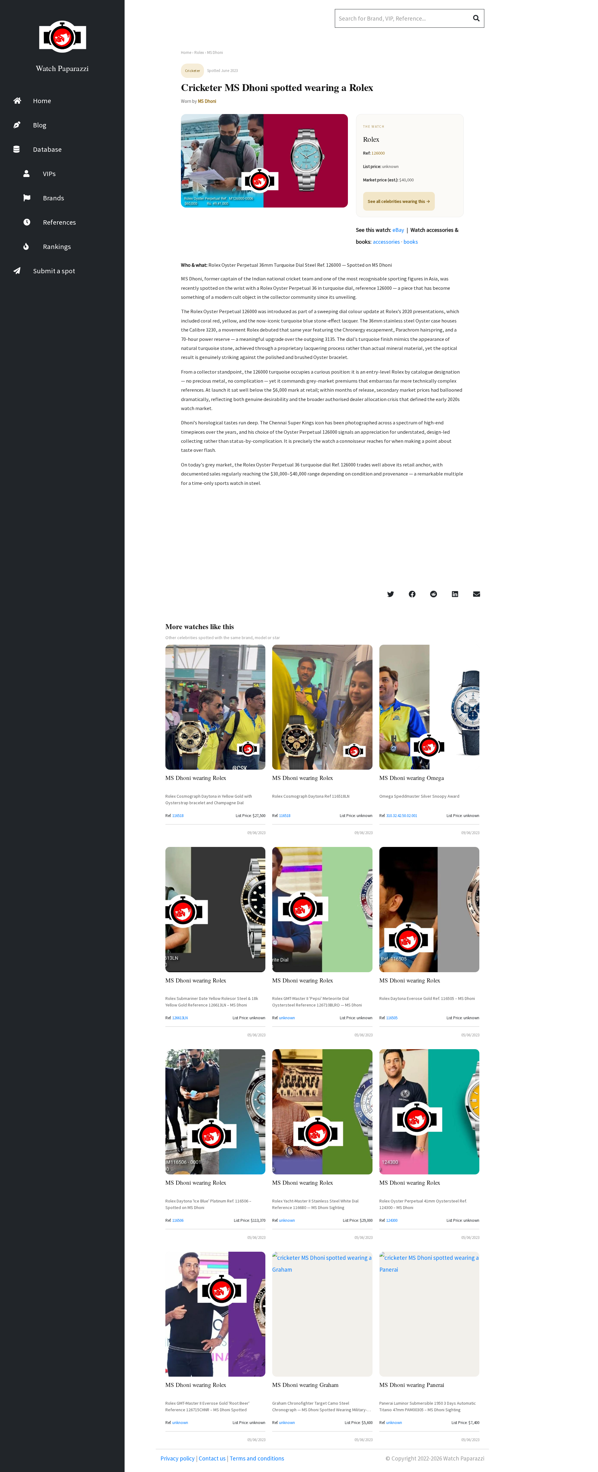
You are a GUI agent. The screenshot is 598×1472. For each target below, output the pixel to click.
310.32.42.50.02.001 (401, 815)
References (59, 222)
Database (47, 149)
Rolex (199, 52)
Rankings (57, 246)
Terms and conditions (256, 1458)
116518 (177, 815)
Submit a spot (54, 270)
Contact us (212, 1458)
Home (42, 100)
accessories (386, 241)
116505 (391, 1017)
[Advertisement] (551, 165)
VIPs (49, 173)
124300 (391, 1220)
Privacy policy (178, 1458)
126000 (378, 153)
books (411, 241)
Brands (53, 198)
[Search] (478, 18)
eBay (398, 229)
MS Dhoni (207, 101)
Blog (39, 125)
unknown (287, 1017)
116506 (177, 1220)
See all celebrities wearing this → (399, 201)
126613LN (180, 1017)
